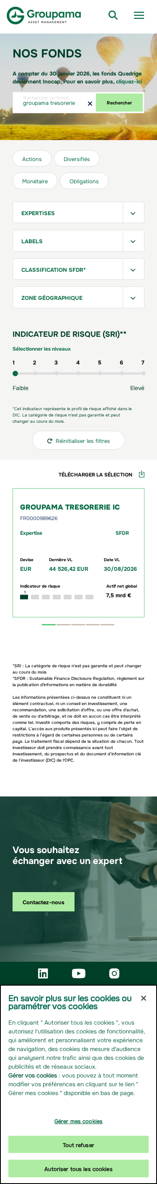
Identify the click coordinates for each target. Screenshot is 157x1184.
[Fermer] (143, 998)
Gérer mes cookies (78, 1120)
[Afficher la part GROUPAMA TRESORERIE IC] (49, 624)
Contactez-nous (43, 901)
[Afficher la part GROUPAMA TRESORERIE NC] (78, 624)
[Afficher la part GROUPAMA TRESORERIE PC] (93, 624)
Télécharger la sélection (95, 473)
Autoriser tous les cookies (78, 1168)
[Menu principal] (139, 15)
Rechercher (119, 102)
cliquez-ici (129, 80)
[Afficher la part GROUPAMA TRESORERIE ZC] (107, 624)
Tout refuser (78, 1144)
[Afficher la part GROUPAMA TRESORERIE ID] (63, 624)
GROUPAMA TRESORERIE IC (70, 506)
